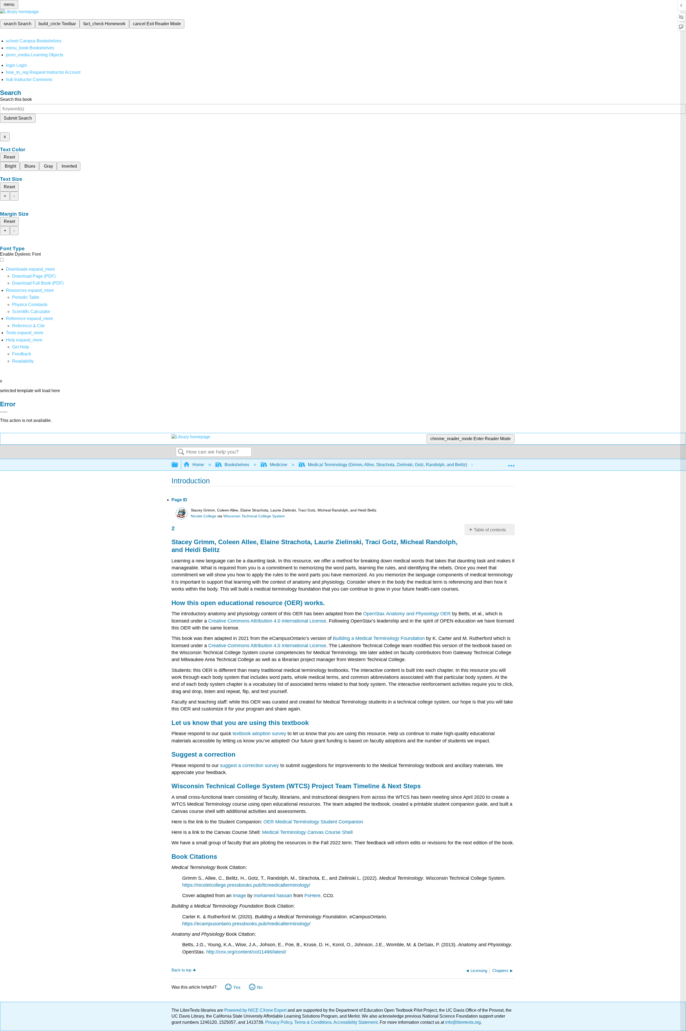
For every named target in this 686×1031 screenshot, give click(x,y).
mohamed (264, 895)
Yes (236, 987)
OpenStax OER (407, 613)
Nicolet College (203, 516)
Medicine (278, 464)
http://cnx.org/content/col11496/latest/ (246, 952)
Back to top (181, 970)
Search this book (16, 99)
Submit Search (18, 118)
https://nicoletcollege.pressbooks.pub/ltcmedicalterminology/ (246, 885)
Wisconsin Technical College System (254, 516)
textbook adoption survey (259, 733)
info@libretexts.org (462, 1022)
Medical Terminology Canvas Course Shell (307, 832)
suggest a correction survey (249, 765)
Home (198, 464)
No (260, 987)
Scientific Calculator (31, 311)
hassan (284, 895)
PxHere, (313, 895)
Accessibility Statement (355, 1022)
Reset (9, 157)
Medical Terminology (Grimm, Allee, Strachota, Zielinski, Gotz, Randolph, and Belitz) (387, 464)
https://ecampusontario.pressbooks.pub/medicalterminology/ (246, 923)
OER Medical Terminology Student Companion (313, 821)
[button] (21, 354)
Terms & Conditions (312, 1022)
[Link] (276, 895)
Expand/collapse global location (511, 463)
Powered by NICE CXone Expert (256, 1010)
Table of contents (490, 530)
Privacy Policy (278, 1022)
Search (181, 452)
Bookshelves (236, 464)
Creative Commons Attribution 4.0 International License (267, 621)
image (239, 895)
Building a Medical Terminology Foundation (379, 638)
